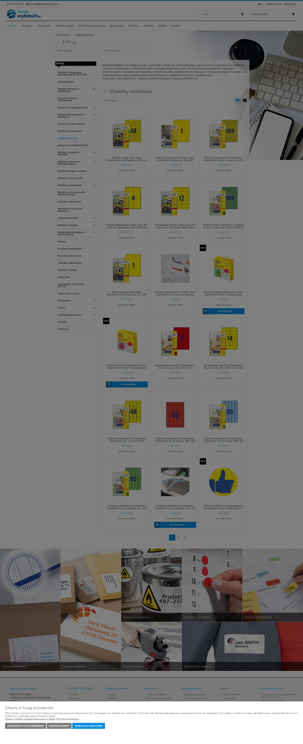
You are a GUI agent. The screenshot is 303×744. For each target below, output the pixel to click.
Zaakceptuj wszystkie (89, 726)
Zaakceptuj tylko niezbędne (25, 726)
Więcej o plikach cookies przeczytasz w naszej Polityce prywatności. (42, 718)
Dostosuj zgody (59, 726)
